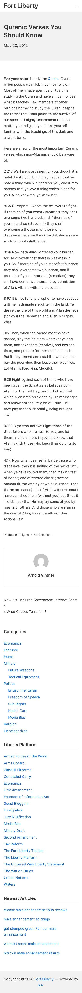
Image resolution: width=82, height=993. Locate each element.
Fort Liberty (44, 979)
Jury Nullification (17, 817)
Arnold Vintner (41, 575)
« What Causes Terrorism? (25, 612)
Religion (23, 535)
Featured (11, 650)
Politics (9, 684)
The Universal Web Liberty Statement (34, 864)
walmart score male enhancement (31, 944)
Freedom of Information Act (26, 797)
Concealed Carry (17, 777)
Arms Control (14, 763)
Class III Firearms (17, 770)
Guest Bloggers (16, 803)
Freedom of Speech (24, 697)
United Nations (16, 878)
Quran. (53, 79)
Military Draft (14, 831)
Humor (9, 657)
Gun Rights (17, 704)
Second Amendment (20, 837)
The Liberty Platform (20, 857)
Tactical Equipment (23, 677)
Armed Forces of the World (25, 756)
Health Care (17, 711)
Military (10, 663)
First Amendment (18, 790)
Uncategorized (16, 731)
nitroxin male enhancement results (32, 953)
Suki (41, 985)
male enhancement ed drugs (27, 919)
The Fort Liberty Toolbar (24, 851)
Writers (9, 884)
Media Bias (17, 717)
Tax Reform (13, 844)
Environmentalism (22, 690)
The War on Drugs (18, 871)
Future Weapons (21, 670)
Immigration (13, 810)
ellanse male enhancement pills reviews (35, 910)
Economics (13, 643)
